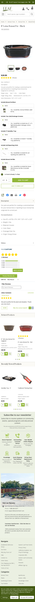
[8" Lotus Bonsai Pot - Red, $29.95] (26, 327)
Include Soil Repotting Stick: (9, 145)
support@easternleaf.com (16, 511)
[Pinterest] (24, 195)
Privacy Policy (22, 547)
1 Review (14, 77)
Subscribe (21, 583)
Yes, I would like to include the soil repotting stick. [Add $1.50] (20, 153)
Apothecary (22, 575)
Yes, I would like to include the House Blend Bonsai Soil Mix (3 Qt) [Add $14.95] (21, 168)
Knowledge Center (24, 581)
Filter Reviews (6, 284)
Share (5, 307)
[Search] (32, 14)
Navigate (4, 541)
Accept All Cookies (27, 597)
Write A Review (18, 270)
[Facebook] (7, 195)
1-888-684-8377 (13, 508)
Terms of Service (18, 428)
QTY (4, 180)
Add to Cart (23, 180)
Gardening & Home (6, 581)
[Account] (23, 9)
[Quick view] (10, 353)
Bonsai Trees (4, 575)
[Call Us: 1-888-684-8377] (28, 9)
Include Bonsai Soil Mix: (8, 159)
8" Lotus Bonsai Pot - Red (25, 342)
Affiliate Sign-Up (23, 565)
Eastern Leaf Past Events (25, 545)
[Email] (12, 195)
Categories (5, 572)
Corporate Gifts (23, 555)
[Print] (16, 195)
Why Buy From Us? (6, 552)
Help (2, 555)
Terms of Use (5, 568)
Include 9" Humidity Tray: (8, 131)
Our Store (3, 549)
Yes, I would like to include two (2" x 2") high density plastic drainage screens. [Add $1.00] (21, 125)
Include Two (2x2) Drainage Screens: (12, 116)
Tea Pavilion (4, 583)
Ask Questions (5, 29)
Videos (3, 243)
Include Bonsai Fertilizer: (8, 102)
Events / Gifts (22, 578)
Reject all (14, 597)
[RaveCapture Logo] (6, 249)
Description (5, 201)
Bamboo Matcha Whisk (24, 388)
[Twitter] (20, 195)
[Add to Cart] (6, 404)
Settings (5, 597)
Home (2, 22)
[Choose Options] (6, 353)
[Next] (6, 2)
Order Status (4, 560)
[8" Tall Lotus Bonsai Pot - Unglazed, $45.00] (9, 327)
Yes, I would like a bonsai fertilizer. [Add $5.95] (21, 110)
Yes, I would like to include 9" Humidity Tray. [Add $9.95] (21, 139)
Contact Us (4, 558)
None (6, 105)
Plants (2, 578)
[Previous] (2, 2)
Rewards (21, 562)
